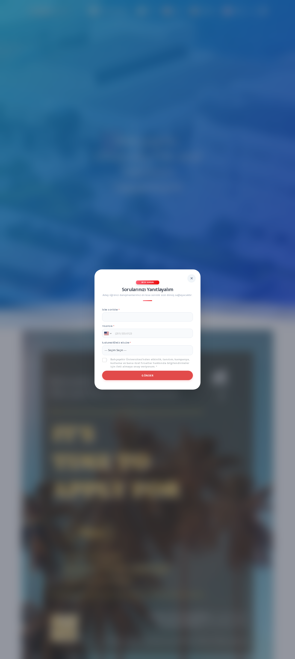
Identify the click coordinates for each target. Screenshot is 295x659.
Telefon (108, 326)
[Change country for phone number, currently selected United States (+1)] (107, 333)
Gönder (147, 375)
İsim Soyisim (111, 309)
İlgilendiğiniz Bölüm (116, 342)
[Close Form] (191, 278)
